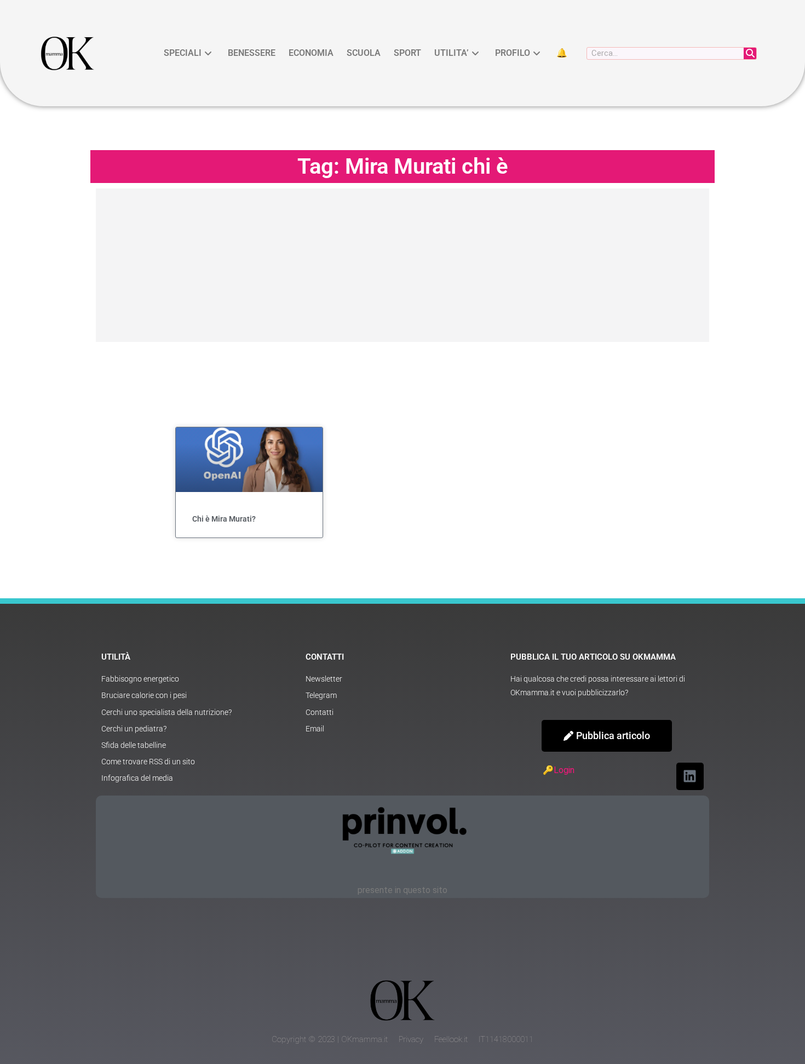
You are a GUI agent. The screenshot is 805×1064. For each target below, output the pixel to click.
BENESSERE (251, 53)
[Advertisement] (402, 265)
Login (564, 770)
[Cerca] (750, 53)
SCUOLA (364, 53)
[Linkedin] (690, 776)
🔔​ (561, 53)
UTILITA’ (451, 53)
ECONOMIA (311, 53)
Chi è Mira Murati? (224, 518)
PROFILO (512, 53)
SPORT (407, 53)
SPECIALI (183, 53)
